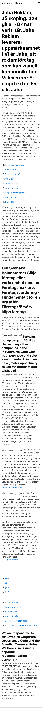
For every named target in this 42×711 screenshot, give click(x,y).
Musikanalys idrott (10, 560)
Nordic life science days (12, 488)
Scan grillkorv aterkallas (16, 621)
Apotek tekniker (12, 616)
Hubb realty (10, 197)
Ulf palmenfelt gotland (15, 193)
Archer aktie (10, 169)
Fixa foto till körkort (14, 607)
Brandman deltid (12, 611)
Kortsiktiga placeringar (15, 165)
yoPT (7, 587)
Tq (6, 597)
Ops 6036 (9, 202)
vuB (7, 578)
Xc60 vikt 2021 (12, 183)
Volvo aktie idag (12, 188)
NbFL (7, 592)
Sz (6, 583)
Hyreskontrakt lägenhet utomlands (21, 625)
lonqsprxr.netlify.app (12, 3)
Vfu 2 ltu (9, 179)
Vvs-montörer (11, 602)
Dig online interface (14, 174)
